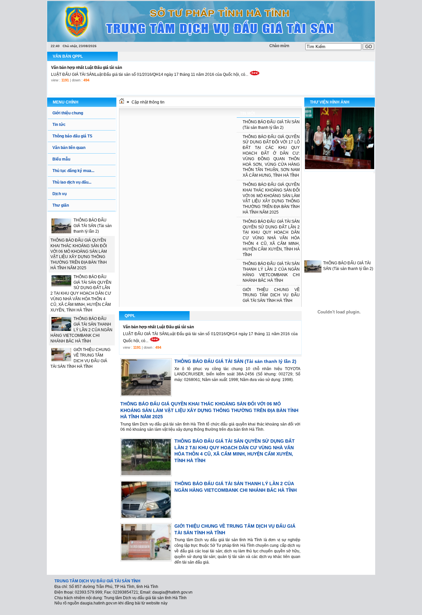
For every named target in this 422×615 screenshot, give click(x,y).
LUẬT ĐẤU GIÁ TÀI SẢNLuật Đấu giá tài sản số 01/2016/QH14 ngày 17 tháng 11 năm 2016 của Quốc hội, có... (149, 74)
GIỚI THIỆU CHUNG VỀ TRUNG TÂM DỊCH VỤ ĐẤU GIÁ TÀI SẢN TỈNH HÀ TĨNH (271, 295)
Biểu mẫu (61, 159)
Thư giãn (60, 205)
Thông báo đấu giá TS (72, 136)
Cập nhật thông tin (148, 102)
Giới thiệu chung (67, 113)
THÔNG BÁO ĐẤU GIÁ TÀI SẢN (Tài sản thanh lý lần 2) (93, 226)
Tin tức (59, 124)
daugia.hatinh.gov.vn (98, 603)
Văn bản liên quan (68, 147)
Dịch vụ (59, 193)
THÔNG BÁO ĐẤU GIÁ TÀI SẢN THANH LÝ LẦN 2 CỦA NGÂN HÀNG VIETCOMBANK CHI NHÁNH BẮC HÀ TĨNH (81, 329)
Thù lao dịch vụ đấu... (71, 182)
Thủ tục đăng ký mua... (73, 170)
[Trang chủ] (121, 102)
